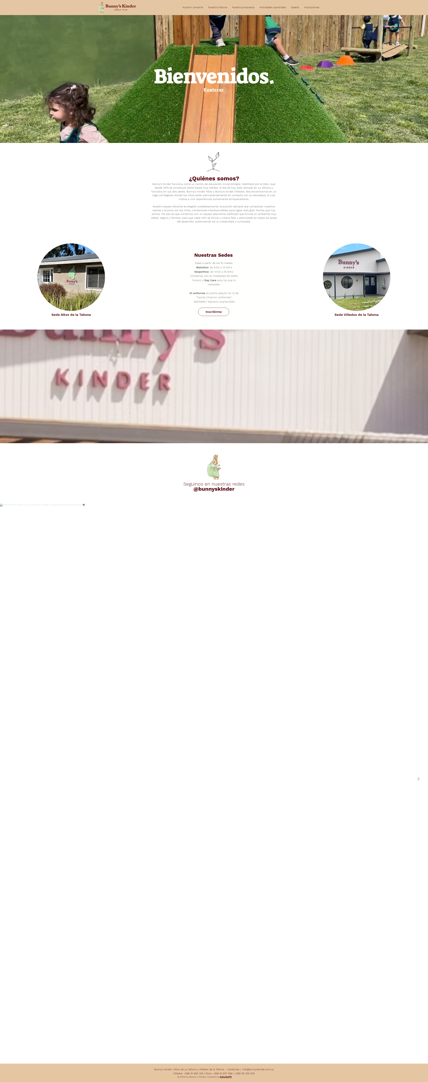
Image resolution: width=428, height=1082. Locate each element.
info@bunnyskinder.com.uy (258, 1069)
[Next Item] (418, 779)
